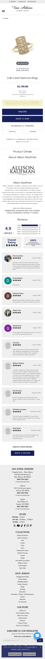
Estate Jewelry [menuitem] (22, 584)
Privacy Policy (22, 623)
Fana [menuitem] (22, 545)
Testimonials (22, 618)
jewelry (6, 18)
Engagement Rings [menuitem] (22, 577)
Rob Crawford (18, 256)
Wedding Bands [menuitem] (22, 582)
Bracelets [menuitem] (22, 592)
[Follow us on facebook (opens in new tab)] (25, 525)
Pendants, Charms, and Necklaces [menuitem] (22, 594)
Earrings (35, 213)
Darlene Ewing (18, 293)
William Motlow (18, 363)
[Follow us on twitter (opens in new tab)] (14, 525)
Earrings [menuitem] (22, 589)
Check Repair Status (22, 613)
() (40, 225)
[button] (12, 1)
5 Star (19, 225)
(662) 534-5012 (22, 70)
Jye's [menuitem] (22, 548)
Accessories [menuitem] (22, 602)
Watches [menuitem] (22, 599)
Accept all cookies (29, 654)
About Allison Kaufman (22, 157)
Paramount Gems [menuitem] (22, 550)
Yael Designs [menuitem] (22, 565)
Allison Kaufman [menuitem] (22, 535)
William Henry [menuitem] (22, 563)
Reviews (22, 220)
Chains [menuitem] (22, 597)
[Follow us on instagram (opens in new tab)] (28, 525)
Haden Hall (17, 310)
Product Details (22, 152)
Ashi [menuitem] (22, 540)
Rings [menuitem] (22, 587)
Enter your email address (22, 636)
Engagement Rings (22, 210)
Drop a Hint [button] (22, 119)
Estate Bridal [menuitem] (22, 579)
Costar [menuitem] (22, 543)
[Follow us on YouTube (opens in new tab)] (18, 525)
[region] (22, 45)
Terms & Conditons (22, 625)
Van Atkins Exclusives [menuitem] (22, 560)
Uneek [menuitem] (22, 555)
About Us (22, 610)
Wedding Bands (10, 210)
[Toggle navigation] (3, 10)
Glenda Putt (17, 326)
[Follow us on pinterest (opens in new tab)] (31, 525)
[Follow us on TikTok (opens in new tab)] (22, 525)
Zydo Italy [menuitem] (22, 568)
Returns (33, 131)
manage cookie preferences (20, 649)
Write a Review (22, 453)
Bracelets (26, 213)
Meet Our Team (22, 615)
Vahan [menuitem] (23, 558)
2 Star (19, 231)
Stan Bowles (17, 391)
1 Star (19, 233)
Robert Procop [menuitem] (22, 553)
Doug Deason (17, 278)
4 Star (19, 227)
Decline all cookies (15, 654)
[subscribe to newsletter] (40, 640)
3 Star (19, 229)
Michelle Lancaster (19, 409)
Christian (16, 343)
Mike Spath (17, 428)
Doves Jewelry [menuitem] (23, 538)
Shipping (12, 131)
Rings (31, 210)
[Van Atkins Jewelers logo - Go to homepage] (22, 8)
